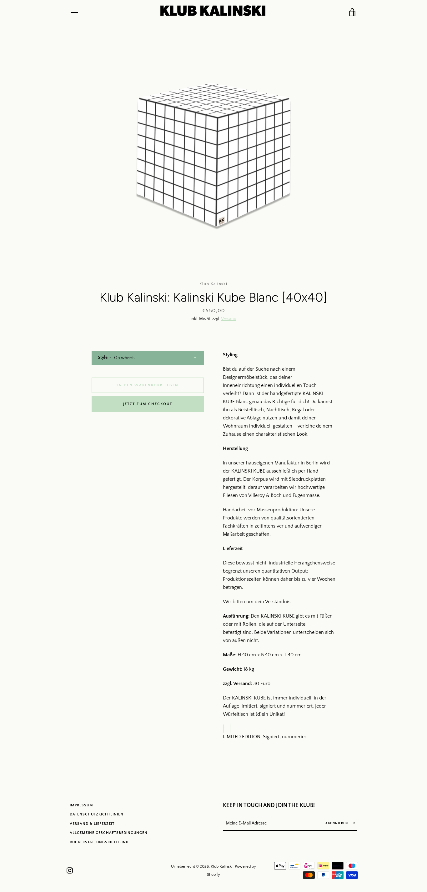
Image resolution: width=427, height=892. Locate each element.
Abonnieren (337, 823)
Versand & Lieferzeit (92, 824)
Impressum (81, 805)
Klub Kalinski (222, 866)
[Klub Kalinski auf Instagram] (70, 870)
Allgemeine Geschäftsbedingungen (109, 833)
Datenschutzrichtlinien (96, 814)
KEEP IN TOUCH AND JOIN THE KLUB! (269, 805)
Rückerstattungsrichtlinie (99, 842)
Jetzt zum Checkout (147, 404)
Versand (228, 318)
